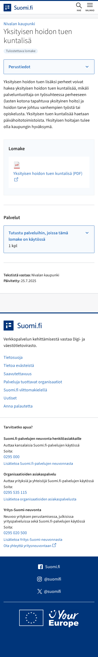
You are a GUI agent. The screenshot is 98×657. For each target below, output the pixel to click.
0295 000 (12, 457)
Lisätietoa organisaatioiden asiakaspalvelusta (40, 499)
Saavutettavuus (18, 374)
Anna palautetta (18, 406)
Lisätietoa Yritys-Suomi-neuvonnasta (33, 539)
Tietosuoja (13, 357)
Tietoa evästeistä (19, 366)
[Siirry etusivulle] (22, 7)
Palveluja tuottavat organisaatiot (33, 382)
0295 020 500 (15, 533)
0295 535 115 (15, 492)
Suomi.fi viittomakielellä (25, 390)
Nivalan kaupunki (19, 24)
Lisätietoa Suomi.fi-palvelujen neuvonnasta (38, 463)
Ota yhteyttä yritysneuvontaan (35, 545)
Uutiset (10, 398)
